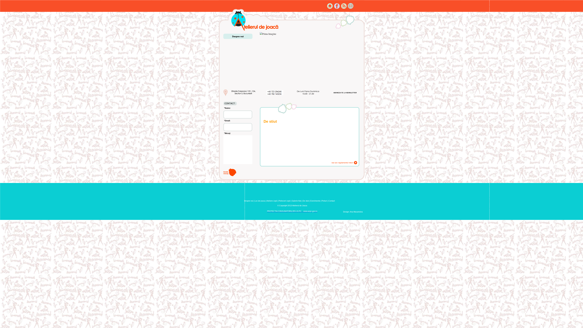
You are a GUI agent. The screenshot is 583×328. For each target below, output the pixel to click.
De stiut (306, 201)
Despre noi (248, 201)
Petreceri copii (284, 201)
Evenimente (315, 201)
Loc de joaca (260, 201)
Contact (331, 201)
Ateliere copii (271, 201)
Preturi (324, 201)
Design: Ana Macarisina (353, 212)
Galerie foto (296, 201)
